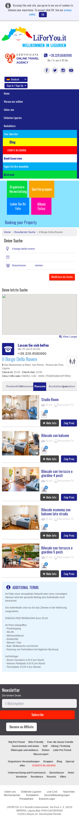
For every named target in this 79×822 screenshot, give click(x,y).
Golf (45, 746)
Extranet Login (47, 798)
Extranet (9, 175)
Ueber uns (9, 110)
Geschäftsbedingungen (57, 795)
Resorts (51, 776)
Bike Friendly (36, 742)
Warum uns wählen (13, 101)
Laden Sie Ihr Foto (18, 206)
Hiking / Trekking (60, 746)
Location (69, 386)
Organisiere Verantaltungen (24, 761)
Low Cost (52, 791)
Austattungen (54, 386)
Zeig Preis (69, 423)
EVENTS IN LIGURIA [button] (17, 150)
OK (43, 14)
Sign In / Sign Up (15, 85)
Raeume (40, 386)
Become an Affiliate (21, 726)
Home (7, 93)
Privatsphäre (26, 798)
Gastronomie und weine (25, 746)
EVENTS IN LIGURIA (44, 765)
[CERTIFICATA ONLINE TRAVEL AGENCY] (9, 58)
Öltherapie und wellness (24, 750)
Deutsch (15, 79)
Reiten (45, 750)
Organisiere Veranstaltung (18, 189)
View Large (69, 336)
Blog (59, 761)
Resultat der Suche (24, 232)
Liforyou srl (32, 814)
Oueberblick (12, 386)
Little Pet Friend (62, 750)
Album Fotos (41, 206)
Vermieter (21, 776)
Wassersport (40, 754)
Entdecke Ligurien (13, 118)
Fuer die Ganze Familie (60, 742)
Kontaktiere (10, 126)
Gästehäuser (56, 772)
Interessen (26, 386)
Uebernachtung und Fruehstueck (27, 772)
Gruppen (48, 761)
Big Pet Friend (17, 742)
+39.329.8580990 (60, 55)
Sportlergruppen (42, 189)
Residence (37, 776)
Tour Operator (11, 134)
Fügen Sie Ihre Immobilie (16, 166)
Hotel (71, 772)
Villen (63, 776)
